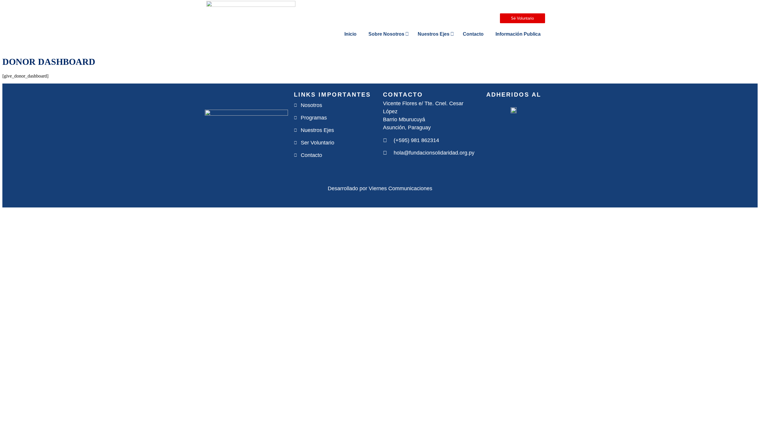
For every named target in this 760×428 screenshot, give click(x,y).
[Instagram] (397, 168)
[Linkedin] (419, 168)
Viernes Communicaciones (400, 188)
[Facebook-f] (385, 168)
